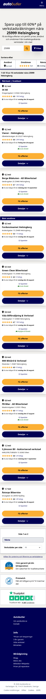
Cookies (31, 690)
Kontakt (16, 624)
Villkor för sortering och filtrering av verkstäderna (23, 556)
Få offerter (23, 111)
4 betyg (19, 277)
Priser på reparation (21, 666)
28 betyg (19, 499)
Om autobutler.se (20, 621)
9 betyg (19, 367)
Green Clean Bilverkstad (14, 270)
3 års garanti (18, 639)
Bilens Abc (17, 661)
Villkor (23, 690)
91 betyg (19, 410)
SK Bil (5, 89)
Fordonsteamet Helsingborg (17, 227)
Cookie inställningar (12, 690)
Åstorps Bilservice (11, 492)
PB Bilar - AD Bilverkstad (14, 404)
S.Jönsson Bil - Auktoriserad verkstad (21, 449)
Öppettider (23, 103)
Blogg (15, 658)
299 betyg (20, 139)
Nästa (7, 540)
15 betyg (19, 234)
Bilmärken (17, 645)
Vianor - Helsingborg (13, 133)
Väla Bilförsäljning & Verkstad (17, 315)
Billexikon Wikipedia (21, 663)
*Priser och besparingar (23, 637)
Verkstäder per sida (13, 547)
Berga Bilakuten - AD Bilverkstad (19, 178)
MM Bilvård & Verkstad (14, 360)
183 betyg (20, 96)
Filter (38, 48)
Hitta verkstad (18, 642)
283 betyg (20, 185)
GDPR (38, 690)
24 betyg (19, 456)
